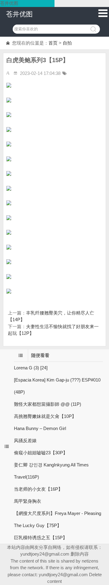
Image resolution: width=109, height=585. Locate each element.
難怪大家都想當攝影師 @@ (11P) (47, 404)
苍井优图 (19, 14)
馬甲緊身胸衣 (27, 501)
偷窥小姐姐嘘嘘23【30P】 (41, 452)
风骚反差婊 (25, 440)
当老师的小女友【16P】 (38, 489)
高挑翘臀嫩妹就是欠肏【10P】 (45, 416)
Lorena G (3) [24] (31, 367)
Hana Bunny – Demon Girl (40, 428)
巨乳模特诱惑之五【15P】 (40, 537)
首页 (53, 42)
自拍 (67, 42)
